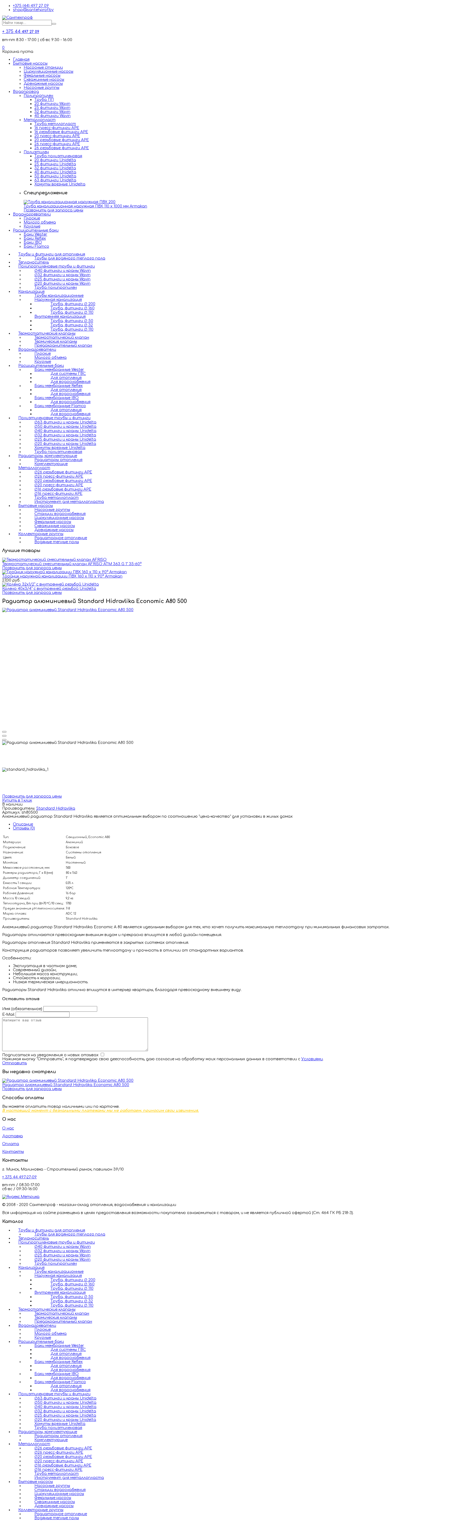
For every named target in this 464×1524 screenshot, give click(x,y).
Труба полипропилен (55, 288)
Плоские (32, 218)
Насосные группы (41, 88)
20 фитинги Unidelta (55, 160)
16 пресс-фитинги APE (56, 128)
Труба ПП (44, 100)
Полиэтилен (36, 152)
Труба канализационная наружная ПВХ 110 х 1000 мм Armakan (85, 206)
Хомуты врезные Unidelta (59, 184)
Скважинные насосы (44, 80)
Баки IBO (33, 242)
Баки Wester (35, 234)
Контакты (13, 1152)
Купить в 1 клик (17, 800)
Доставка (12, 1136)
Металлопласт (40, 120)
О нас (8, 1128)
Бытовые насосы (30, 63)
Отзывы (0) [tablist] (24, 828)
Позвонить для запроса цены (53, 210)
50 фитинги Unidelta (55, 176)
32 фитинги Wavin (52, 112)
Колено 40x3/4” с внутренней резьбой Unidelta (49, 589)
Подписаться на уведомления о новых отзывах (51, 1055)
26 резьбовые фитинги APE (61, 148)
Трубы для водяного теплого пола (69, 258)
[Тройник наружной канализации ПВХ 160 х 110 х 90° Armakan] (64, 572)
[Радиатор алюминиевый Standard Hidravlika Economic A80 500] (67, 610)
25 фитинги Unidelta (55, 164)
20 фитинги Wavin (52, 104)
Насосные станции (43, 67)
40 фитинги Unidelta (55, 172)
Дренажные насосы (43, 84)
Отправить (14, 1063)
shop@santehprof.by (33, 10)
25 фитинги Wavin (52, 108)
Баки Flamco (36, 246)
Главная (21, 59)
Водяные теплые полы (56, 542)
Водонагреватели (32, 214)
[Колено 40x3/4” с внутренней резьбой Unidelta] (50, 584)
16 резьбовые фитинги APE (61, 132)
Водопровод (26, 92)
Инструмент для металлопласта (69, 502)
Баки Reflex (35, 238)
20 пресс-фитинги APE (57, 136)
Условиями (312, 1059)
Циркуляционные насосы (48, 72)
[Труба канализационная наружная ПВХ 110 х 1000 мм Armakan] (69, 202)
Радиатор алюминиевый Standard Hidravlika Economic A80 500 (65, 1085)
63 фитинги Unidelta (55, 180)
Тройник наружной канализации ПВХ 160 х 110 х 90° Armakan (62, 576)
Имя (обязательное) (22, 1009)
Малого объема (40, 222)
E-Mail (8, 1015)
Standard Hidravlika (55, 808)
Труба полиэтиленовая (58, 156)
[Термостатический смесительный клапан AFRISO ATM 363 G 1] (54, 560)
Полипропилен (38, 96)
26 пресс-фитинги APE (57, 144)
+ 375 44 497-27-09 (19, 1177)
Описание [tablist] (23, 824)
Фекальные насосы (42, 76)
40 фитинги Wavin (52, 116)
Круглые (32, 226)
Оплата (10, 1144)
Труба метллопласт (55, 124)
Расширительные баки (36, 230)
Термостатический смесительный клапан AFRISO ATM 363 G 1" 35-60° (72, 564)
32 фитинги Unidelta (55, 168)
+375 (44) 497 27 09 (31, 6)
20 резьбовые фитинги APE (61, 140)
